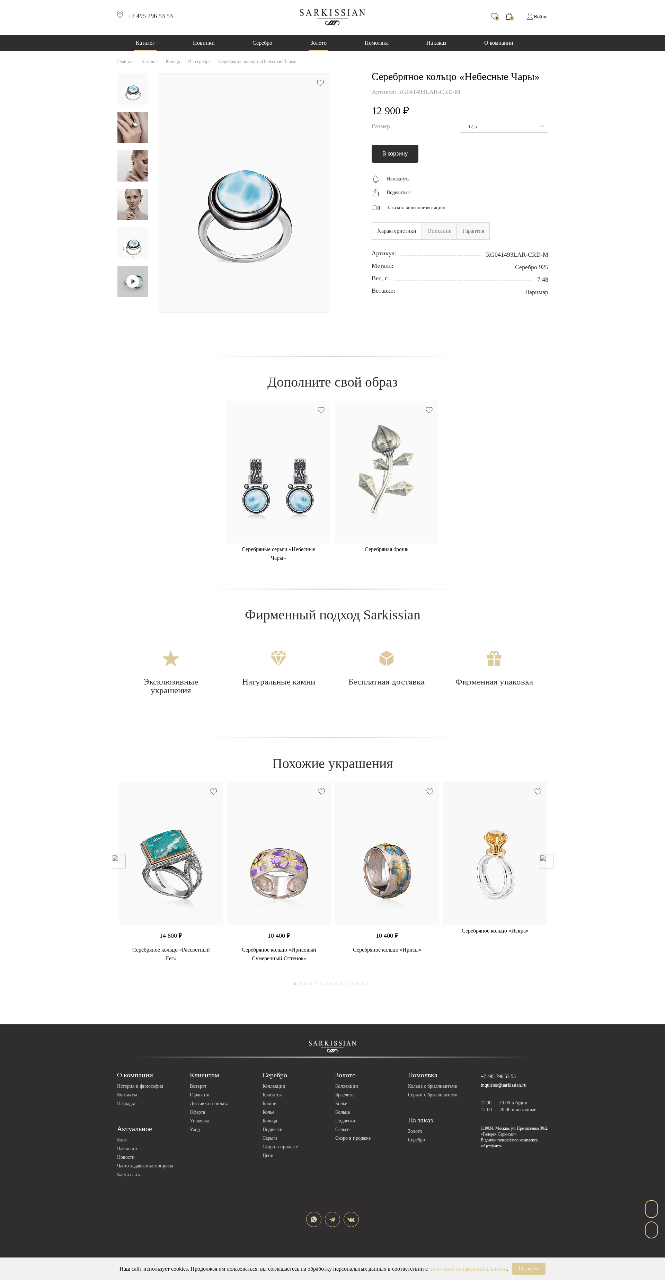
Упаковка (199, 1120)
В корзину (395, 154)
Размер (381, 126)
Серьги (270, 1138)
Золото (318, 43)
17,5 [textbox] (472, 126)
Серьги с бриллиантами (433, 1094)
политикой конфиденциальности (468, 1269)
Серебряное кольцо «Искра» (495, 931)
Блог (122, 1139)
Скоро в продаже (280, 1146)
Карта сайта (129, 1174)
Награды (126, 1103)
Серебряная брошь (386, 549)
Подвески (273, 1129)
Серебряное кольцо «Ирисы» (387, 950)
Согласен (529, 1268)
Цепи (268, 1155)
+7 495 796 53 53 (498, 1076)
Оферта (197, 1112)
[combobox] (504, 126)
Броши (270, 1103)
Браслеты (272, 1094)
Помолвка (377, 43)
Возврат (198, 1086)
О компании (498, 43)
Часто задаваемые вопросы (145, 1165)
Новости (126, 1157)
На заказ (436, 43)
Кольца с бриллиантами (433, 1086)
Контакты (127, 1094)
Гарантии (200, 1094)
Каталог (145, 43)
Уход (195, 1129)
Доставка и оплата (209, 1103)
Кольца (270, 1120)
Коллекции (274, 1086)
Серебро (262, 43)
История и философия (140, 1086)
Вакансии (127, 1148)
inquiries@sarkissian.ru (503, 1085)
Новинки (204, 43)
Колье (268, 1112)
